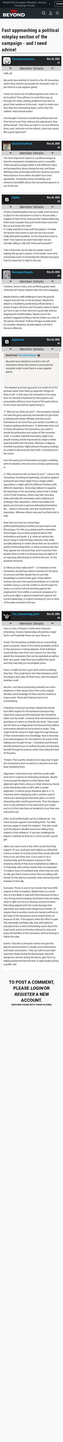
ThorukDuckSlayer (27, 355)
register (24, 994)
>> (39, 355)
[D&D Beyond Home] (14, 13)
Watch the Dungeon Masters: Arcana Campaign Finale (24, 4)
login (36, 988)
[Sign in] (51, 13)
